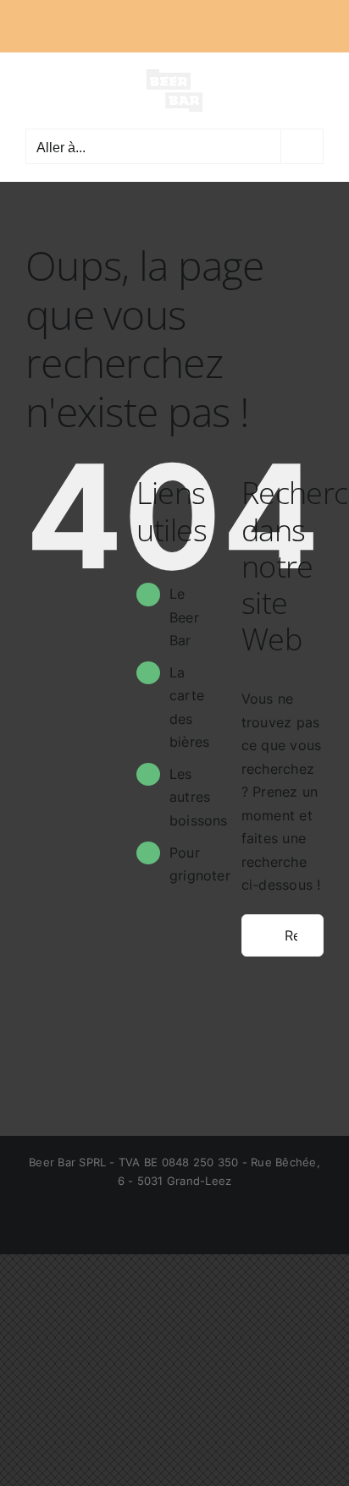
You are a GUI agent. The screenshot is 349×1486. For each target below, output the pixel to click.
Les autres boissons (198, 796)
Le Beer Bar (184, 616)
